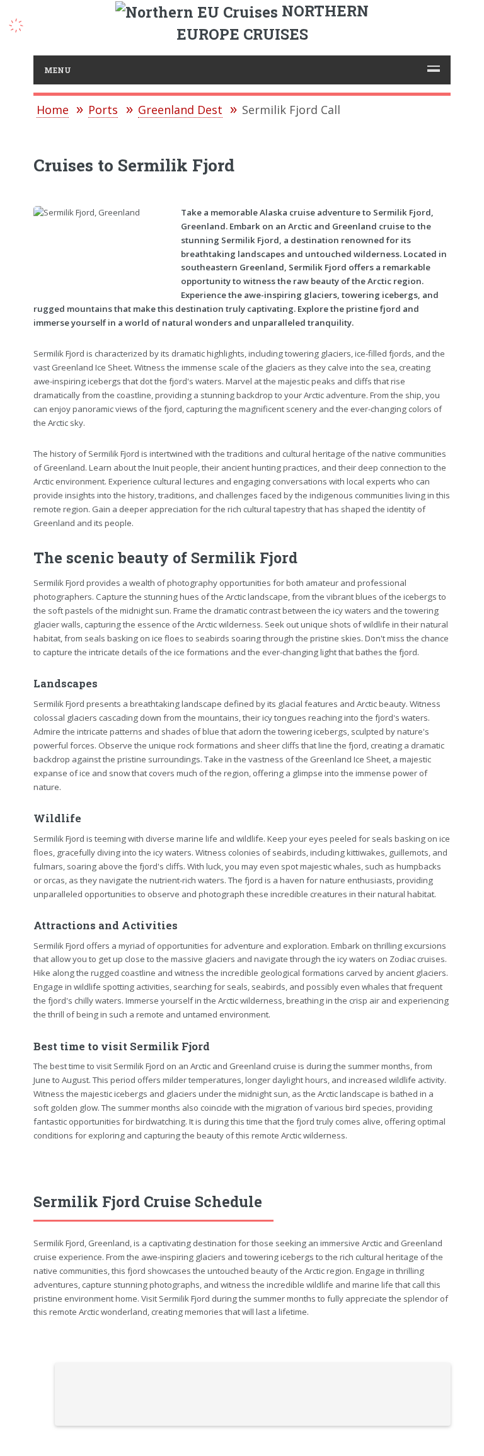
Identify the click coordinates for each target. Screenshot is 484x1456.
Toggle (22, 23)
